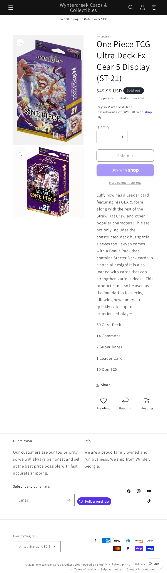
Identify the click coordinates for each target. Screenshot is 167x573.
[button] (11, 7)
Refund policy (121, 564)
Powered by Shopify (94, 564)
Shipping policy (111, 569)
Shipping (103, 98)
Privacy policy (144, 564)
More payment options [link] (125, 182)
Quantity (103, 127)
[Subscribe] (68, 500)
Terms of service (85, 569)
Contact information (140, 569)
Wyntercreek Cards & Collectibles (58, 564)
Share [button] (105, 384)
